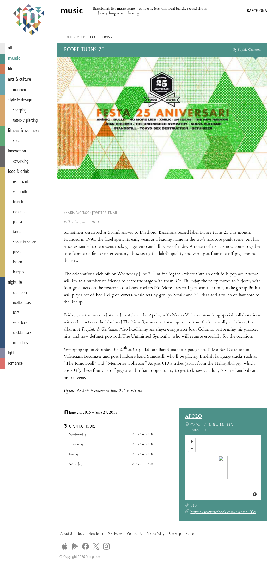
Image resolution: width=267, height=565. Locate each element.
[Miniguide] (28, 20)
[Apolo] (223, 467)
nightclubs (20, 343)
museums (20, 90)
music (14, 58)
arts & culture (19, 79)
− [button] (191, 448)
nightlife (15, 282)
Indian (17, 262)
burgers (18, 272)
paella (17, 222)
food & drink (18, 171)
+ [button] (191, 441)
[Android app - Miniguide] (75, 546)
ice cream (20, 212)
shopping (19, 110)
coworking (20, 162)
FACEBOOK (84, 213)
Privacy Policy (155, 534)
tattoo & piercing (25, 121)
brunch (18, 202)
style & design (20, 100)
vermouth (20, 192)
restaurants (21, 182)
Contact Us (134, 534)
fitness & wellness (23, 130)
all (10, 48)
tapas (17, 232)
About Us (66, 534)
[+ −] (223, 467)
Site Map (175, 534)
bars (16, 313)
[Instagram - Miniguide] (106, 546)
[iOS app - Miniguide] (64, 546)
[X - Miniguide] (96, 546)
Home (68, 37)
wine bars (20, 323)
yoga (16, 141)
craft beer (20, 293)
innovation (17, 151)
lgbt (11, 353)
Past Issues (115, 534)
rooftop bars (22, 303)
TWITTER (99, 213)
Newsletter (96, 534)
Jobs (81, 534)
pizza (17, 252)
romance (15, 363)
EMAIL (113, 213)
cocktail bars (22, 333)
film (11, 69)
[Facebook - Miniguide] (85, 546)
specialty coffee (24, 242)
